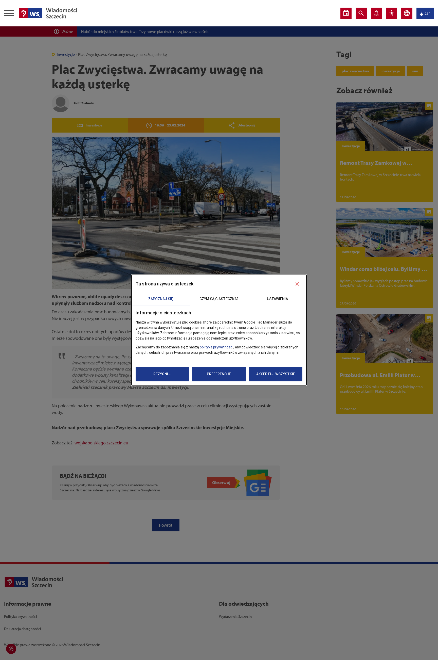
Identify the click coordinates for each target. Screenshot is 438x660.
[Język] (406, 13)
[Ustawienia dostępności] (391, 13)
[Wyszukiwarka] (361, 13)
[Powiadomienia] (376, 13)
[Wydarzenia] (346, 13)
